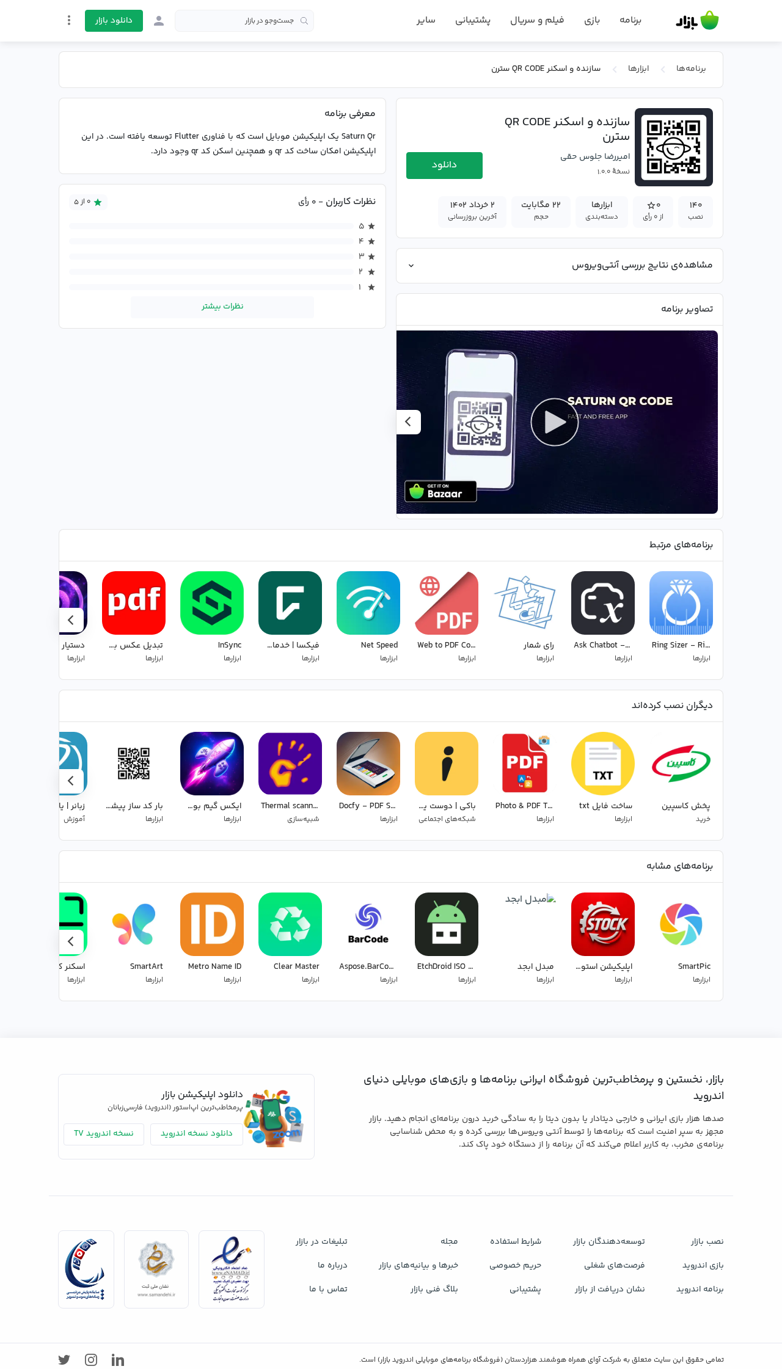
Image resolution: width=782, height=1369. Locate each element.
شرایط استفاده (515, 1242)
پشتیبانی (473, 20)
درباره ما (333, 1265)
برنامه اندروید (700, 1289)
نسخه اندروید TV (104, 1134)
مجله (449, 1242)
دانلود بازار (114, 20)
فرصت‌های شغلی (614, 1265)
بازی (592, 20)
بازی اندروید (703, 1265)
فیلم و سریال (537, 20)
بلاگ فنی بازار (434, 1289)
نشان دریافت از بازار (610, 1289)
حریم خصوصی (515, 1265)
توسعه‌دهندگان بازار (609, 1242)
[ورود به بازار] (159, 21)
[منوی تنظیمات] (69, 20)
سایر (426, 20)
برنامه (630, 20)
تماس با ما (328, 1289)
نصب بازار (707, 1242)
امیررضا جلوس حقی (595, 157)
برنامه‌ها (691, 69)
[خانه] (697, 21)
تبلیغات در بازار (322, 1242)
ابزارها (638, 69)
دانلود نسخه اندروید (197, 1134)
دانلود (444, 165)
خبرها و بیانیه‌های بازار (418, 1265)
